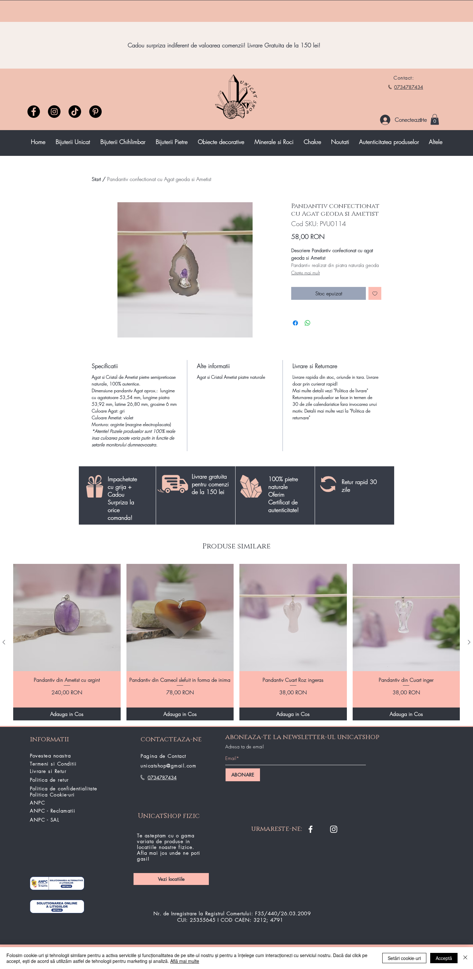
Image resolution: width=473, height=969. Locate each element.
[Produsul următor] (469, 642)
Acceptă (444, 958)
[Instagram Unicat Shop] (334, 829)
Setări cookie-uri (404, 958)
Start (96, 179)
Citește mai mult (305, 273)
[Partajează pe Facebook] (295, 323)
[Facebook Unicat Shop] (310, 829)
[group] (236, 642)
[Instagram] (54, 111)
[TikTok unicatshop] (75, 111)
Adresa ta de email (244, 747)
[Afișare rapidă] (67, 617)
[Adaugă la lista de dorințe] (374, 293)
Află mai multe (184, 961)
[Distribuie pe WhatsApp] (307, 323)
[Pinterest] (95, 111)
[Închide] (465, 958)
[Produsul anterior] (4, 642)
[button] (434, 119)
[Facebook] (33, 111)
